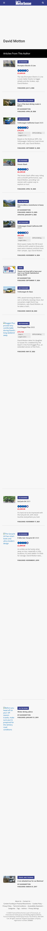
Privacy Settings (34, 908)
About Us (18, 901)
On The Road (23, 201)
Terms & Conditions (19, 906)
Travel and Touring (26, 100)
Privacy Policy (7, 906)
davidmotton (25, 109)
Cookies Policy (37, 904)
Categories (11, 908)
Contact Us (26, 901)
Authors (24, 908)
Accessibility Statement (35, 906)
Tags (18, 908)
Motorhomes (23, 119)
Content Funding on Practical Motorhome (17, 904)
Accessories (23, 62)
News (21, 268)
